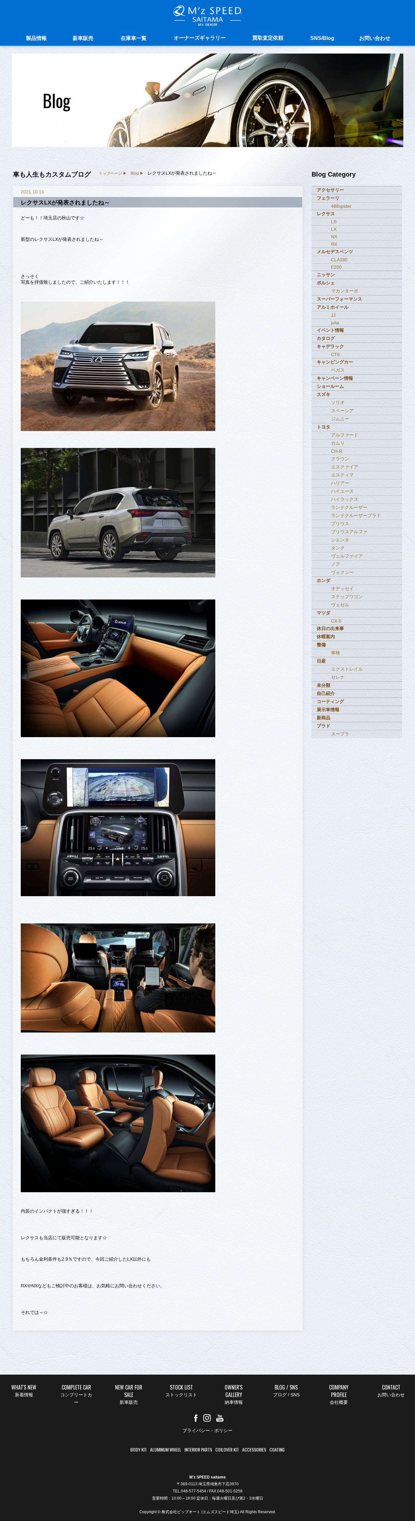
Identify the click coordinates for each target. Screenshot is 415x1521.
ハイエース (342, 491)
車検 (335, 652)
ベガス (338, 370)
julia (335, 322)
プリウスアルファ (349, 531)
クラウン (340, 458)
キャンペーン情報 (335, 378)
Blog (135, 173)
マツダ (323, 612)
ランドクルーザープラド (356, 515)
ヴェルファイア (347, 556)
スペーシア (342, 410)
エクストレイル (347, 669)
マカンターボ (344, 290)
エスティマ (342, 474)
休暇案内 (326, 636)
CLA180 (339, 259)
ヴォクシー (342, 572)
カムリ (338, 443)
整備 (321, 644)
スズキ (323, 394)
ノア (335, 564)
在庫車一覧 (134, 38)
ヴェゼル (340, 604)
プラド (323, 725)
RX (334, 244)
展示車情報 (328, 709)
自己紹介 (326, 693)
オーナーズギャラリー (200, 38)
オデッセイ (342, 588)
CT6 (335, 354)
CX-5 (336, 621)
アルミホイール (333, 307)
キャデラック (330, 346)
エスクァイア (344, 466)
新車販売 (83, 38)
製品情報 (36, 38)
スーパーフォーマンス (339, 299)
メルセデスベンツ (335, 251)
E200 (336, 267)
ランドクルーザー (349, 507)
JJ (333, 315)
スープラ (340, 733)
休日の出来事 (330, 628)
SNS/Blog (322, 38)
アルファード (344, 435)
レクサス (326, 213)
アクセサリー (330, 189)
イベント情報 (330, 330)
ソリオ (338, 402)
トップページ (110, 173)
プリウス (340, 523)
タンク (338, 547)
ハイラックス (344, 499)
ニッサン (326, 274)
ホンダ (323, 580)
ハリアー (340, 483)
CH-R (336, 451)
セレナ (338, 677)
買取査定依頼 (267, 38)
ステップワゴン (347, 596)
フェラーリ (328, 198)
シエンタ (340, 539)
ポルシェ (326, 282)
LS (334, 221)
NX (334, 236)
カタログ (326, 338)
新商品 (323, 717)
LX (334, 229)
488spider (341, 206)
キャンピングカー (335, 362)
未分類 (323, 685)
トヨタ (323, 426)
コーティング (330, 701)
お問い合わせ (374, 38)
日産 (321, 660)
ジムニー (340, 418)
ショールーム (330, 386)
